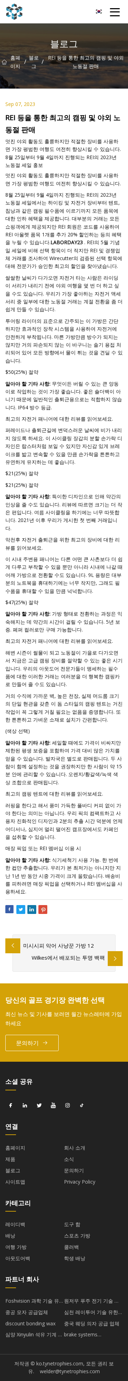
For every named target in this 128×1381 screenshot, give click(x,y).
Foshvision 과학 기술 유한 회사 (34, 1302)
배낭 (10, 1235)
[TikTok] (81, 1105)
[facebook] (10, 1105)
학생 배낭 (74, 1258)
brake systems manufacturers (81, 1335)
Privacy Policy (79, 1181)
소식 (69, 1159)
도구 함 (72, 1224)
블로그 (34, 61)
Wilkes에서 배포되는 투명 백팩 (68, 957)
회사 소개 (74, 1147)
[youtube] (53, 1105)
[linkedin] (25, 1105)
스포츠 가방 (77, 1235)
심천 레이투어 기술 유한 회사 (91, 1313)
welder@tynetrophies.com (70, 1371)
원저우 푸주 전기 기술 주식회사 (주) (91, 1302)
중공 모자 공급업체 (26, 1312)
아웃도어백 (17, 1258)
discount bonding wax (30, 1323)
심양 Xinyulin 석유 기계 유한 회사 (34, 1335)
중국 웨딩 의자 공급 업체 (91, 1323)
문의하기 (27, 1043)
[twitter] (39, 1105)
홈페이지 (15, 61)
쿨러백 (71, 1247)
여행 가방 (16, 1247)
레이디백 (15, 1224)
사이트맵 (15, 1181)
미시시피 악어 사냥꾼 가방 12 (58, 945)
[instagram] (67, 1105)
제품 (10, 1159)
